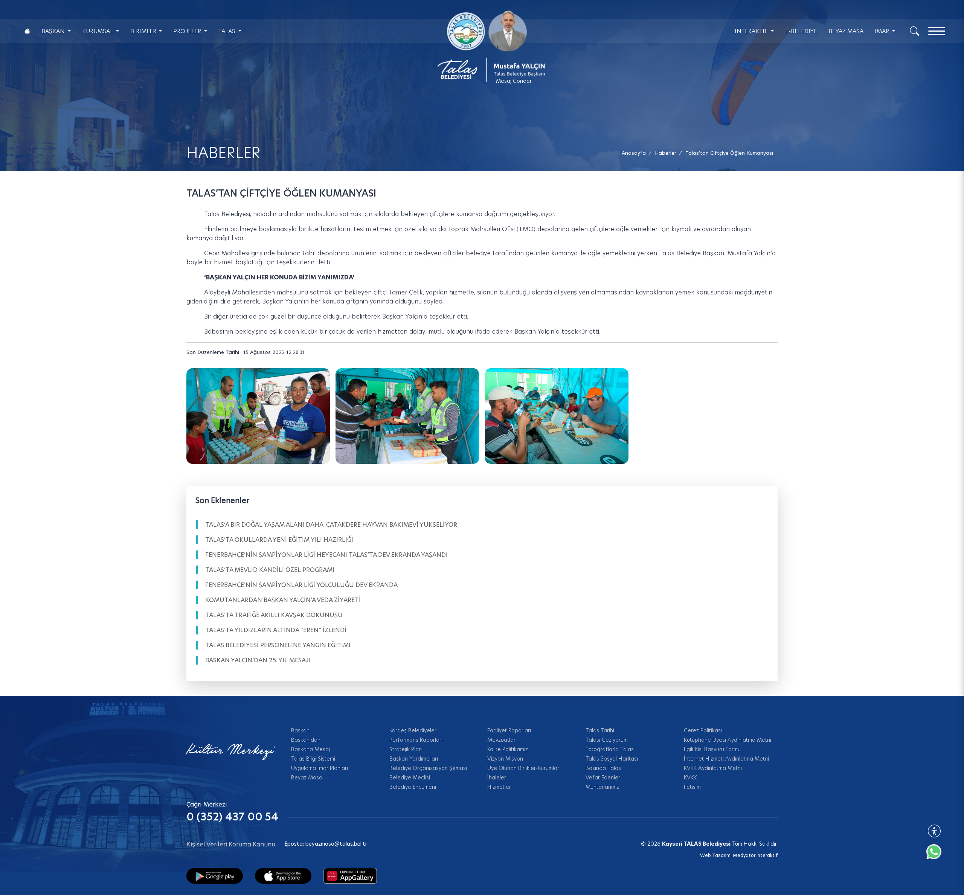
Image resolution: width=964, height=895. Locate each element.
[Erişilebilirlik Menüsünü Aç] (934, 831)
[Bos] (407, 416)
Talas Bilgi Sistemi (313, 758)
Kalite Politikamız (507, 749)
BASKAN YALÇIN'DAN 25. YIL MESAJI (258, 660)
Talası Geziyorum (607, 740)
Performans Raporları (415, 740)
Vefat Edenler (603, 777)
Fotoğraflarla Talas (610, 749)
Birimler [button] (144, 31)
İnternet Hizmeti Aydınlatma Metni (726, 758)
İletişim (692, 787)
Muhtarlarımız (602, 787)
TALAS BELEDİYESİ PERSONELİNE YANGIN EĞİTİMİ (278, 645)
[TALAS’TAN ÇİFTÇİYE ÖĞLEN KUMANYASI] (258, 416)
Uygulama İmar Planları (319, 768)
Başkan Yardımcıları (413, 758)
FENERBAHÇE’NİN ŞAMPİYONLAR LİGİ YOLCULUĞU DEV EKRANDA (301, 585)
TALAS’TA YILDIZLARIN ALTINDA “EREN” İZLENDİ (275, 630)
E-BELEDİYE (801, 31)
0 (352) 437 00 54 (232, 817)
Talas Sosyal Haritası (612, 758)
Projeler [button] (188, 31)
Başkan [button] (53, 31)
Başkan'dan (305, 740)
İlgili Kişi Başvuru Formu (712, 749)
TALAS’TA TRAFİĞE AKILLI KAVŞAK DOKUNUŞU (274, 615)
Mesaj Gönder (514, 81)
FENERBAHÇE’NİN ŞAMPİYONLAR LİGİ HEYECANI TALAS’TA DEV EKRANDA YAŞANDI (326, 554)
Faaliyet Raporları (509, 730)
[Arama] (914, 30)
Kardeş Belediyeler (412, 730)
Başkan (300, 730)
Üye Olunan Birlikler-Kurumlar (523, 768)
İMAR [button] (883, 31)
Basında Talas (603, 768)
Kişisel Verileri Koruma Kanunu (230, 844)
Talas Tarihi (600, 730)
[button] (729, 153)
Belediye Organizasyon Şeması (428, 768)
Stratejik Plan (405, 749)
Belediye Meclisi (409, 777)
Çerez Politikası (703, 730)
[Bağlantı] (27, 31)
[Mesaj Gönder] (486, 46)
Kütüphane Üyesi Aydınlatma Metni (727, 740)
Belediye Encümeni (412, 787)
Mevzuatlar (501, 740)
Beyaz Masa (306, 777)
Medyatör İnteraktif (755, 855)
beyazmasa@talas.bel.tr (336, 844)
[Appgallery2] (350, 875)
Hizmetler (499, 787)
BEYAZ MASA (845, 31)
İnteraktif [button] (752, 31)
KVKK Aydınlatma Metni (713, 768)
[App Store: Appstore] (283, 875)
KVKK (690, 777)
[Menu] (936, 31)
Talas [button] (227, 31)
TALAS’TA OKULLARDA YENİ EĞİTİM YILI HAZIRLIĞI (279, 539)
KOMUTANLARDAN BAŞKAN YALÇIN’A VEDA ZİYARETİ (283, 600)
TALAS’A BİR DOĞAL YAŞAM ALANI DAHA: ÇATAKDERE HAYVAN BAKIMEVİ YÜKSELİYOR (331, 524)
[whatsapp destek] (937, 855)
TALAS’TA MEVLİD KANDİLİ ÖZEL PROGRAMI (269, 570)
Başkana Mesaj (310, 749)
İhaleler (496, 777)
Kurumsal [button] (98, 31)
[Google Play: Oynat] (214, 875)
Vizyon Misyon (505, 758)
